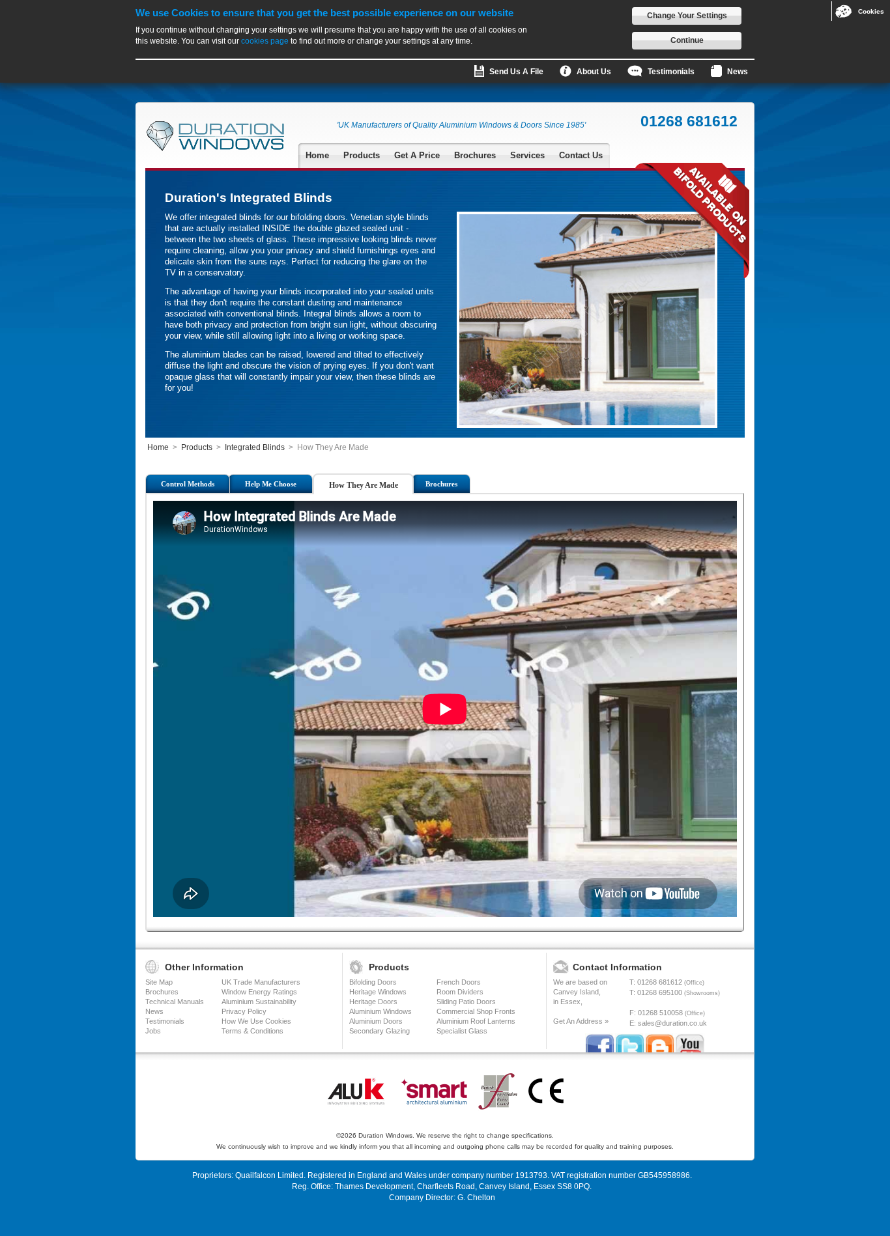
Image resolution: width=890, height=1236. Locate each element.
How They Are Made (363, 485)
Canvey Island (576, 992)
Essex (570, 1001)
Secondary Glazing (379, 1031)
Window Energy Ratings (259, 992)
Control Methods (187, 484)
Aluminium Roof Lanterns (476, 1021)
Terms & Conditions (252, 1031)
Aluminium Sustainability (259, 1001)
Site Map (159, 982)
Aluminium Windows (380, 1011)
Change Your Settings (687, 15)
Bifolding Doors (373, 982)
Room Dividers (460, 992)
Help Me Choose (270, 484)
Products (361, 155)
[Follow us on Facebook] (600, 1045)
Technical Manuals (174, 1001)
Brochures (475, 155)
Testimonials (164, 1021)
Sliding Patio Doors (466, 1001)
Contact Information (617, 967)
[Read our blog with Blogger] (660, 1045)
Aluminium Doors (376, 1021)
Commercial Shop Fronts (476, 1011)
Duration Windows (385, 1135)
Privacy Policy (244, 1011)
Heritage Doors (373, 1001)
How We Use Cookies (256, 1021)
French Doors (459, 982)
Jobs (153, 1031)
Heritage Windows (378, 992)
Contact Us (581, 155)
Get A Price (417, 155)
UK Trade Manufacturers (261, 982)
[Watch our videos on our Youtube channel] (690, 1045)
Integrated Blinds (255, 447)
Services (527, 155)
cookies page (265, 41)
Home (317, 155)
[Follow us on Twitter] (630, 1045)
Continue (687, 40)
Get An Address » (581, 1021)
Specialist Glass (462, 1031)
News (154, 1011)
